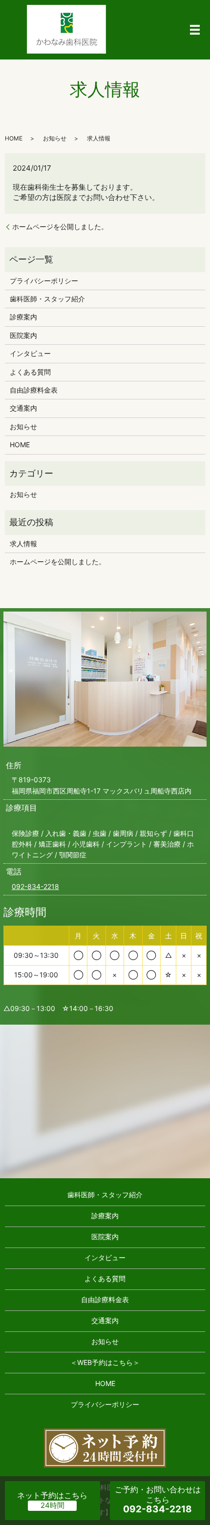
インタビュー (30, 353)
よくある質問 (30, 372)
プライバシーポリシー (44, 281)
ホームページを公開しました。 (60, 226)
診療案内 (23, 317)
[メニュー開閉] (195, 30)
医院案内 (23, 335)
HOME (13, 138)
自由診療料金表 (34, 390)
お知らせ (54, 138)
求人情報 (23, 543)
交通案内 (23, 408)
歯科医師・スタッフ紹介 (47, 299)
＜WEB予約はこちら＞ (105, 1362)
